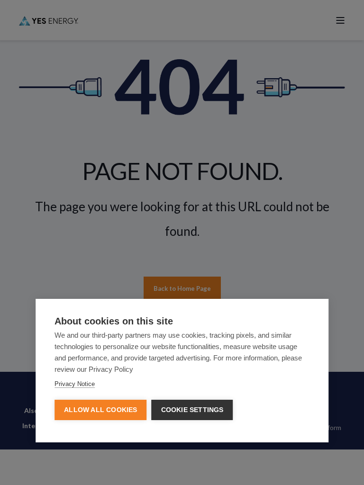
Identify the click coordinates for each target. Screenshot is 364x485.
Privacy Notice (75, 383)
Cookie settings (192, 409)
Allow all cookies (100, 409)
